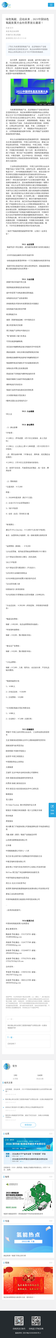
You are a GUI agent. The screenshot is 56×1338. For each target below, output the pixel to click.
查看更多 (28, 1125)
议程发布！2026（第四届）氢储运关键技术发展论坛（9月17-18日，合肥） (27, 1168)
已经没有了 (12, 1044)
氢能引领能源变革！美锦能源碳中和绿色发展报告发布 (23, 1214)
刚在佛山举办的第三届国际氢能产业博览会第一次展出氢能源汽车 (27, 1027)
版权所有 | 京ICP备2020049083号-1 (28, 1333)
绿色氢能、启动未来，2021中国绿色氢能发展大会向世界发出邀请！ (28, 1090)
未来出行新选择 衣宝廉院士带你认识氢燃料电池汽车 (24, 1107)
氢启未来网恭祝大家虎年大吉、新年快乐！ (19, 1297)
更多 (51, 1133)
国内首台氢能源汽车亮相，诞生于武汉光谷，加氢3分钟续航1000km (27, 1116)
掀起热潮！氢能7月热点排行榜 (15, 1255)
